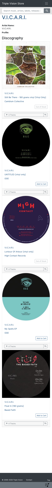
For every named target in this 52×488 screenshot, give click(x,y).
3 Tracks (11, 192)
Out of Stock (41, 107)
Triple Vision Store (13, 3)
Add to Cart (41, 184)
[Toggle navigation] (46, 3)
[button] (47, 485)
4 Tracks (11, 115)
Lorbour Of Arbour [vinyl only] (19, 251)
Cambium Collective (14, 101)
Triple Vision (18, 480)
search (46, 10)
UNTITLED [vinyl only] (15, 174)
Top (48, 480)
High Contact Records (15, 255)
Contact (29, 480)
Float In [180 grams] (14, 406)
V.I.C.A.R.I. (14, 17)
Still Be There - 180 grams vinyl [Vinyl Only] (25, 97)
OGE (7, 178)
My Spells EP (11, 329)
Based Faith (10, 410)
